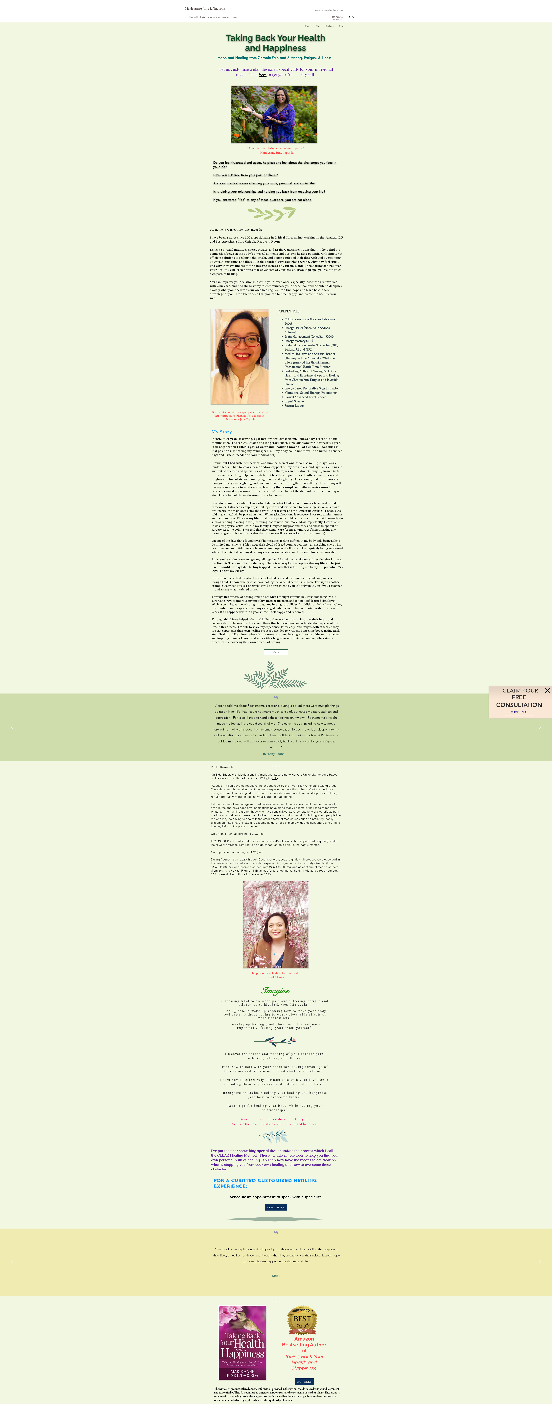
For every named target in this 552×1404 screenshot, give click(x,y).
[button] (547, 690)
